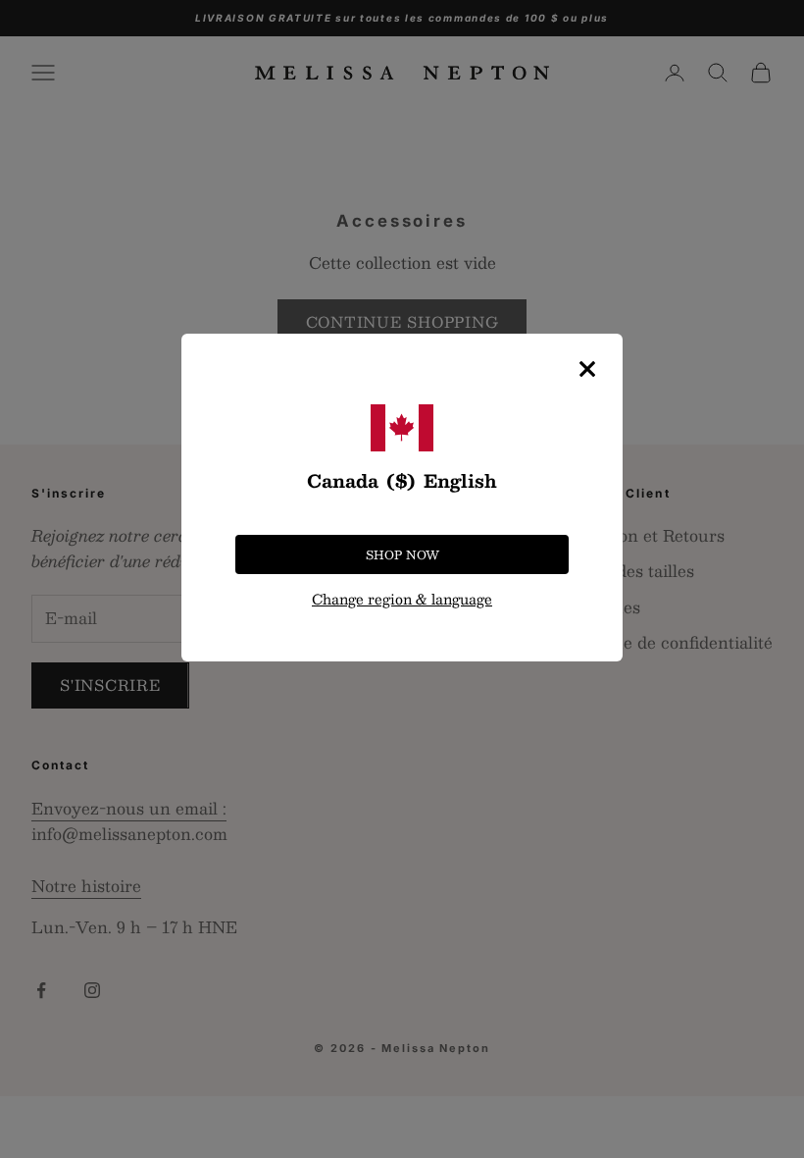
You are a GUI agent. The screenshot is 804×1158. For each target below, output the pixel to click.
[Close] (587, 369)
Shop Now (402, 554)
